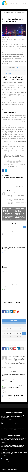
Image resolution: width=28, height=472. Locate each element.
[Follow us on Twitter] (7, 311)
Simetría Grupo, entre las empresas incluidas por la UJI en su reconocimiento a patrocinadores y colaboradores (13, 416)
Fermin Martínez (10, 423)
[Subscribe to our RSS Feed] (14, 311)
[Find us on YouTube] (18, 311)
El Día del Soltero (7, 73)
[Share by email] (22, 348)
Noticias (8, 12)
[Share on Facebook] (4, 348)
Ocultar (16, 67)
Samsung (8, 422)
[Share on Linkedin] (18, 348)
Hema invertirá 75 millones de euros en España (14, 284)
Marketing (4, 419)
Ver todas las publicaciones (7, 367)
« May (3, 341)
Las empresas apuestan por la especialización (12, 428)
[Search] (24, 227)
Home (4, 12)
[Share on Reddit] (11, 348)
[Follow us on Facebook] (4, 311)
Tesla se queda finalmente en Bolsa (11, 302)
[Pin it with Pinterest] (14, 348)
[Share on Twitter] (7, 348)
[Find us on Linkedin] (11, 311)
